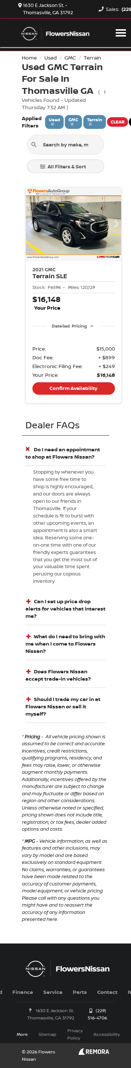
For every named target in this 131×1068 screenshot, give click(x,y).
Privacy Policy (75, 1034)
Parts (80, 991)
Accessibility (107, 1034)
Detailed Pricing (69, 326)
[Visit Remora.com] (93, 1052)
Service (53, 991)
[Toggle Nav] (121, 33)
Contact (107, 991)
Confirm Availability (73, 388)
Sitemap (47, 1034)
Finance (22, 991)
